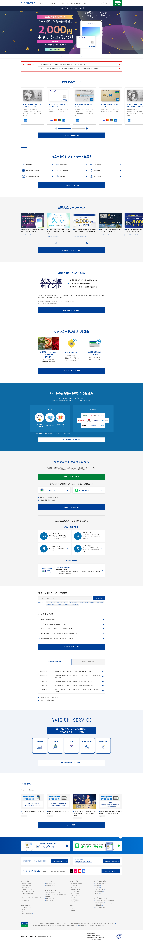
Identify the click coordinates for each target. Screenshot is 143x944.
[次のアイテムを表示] (81, 56)
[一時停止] (77, 56)
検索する (99, 598)
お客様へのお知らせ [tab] (55, 661)
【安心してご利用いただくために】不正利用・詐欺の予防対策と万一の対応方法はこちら (62, 64)
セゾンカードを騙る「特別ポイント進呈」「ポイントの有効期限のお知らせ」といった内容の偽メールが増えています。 (70, 68)
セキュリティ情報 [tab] (88, 662)
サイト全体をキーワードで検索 (52, 593)
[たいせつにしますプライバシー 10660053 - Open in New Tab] (119, 939)
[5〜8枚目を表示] (78, 128)
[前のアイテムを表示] (61, 56)
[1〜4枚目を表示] (64, 128)
